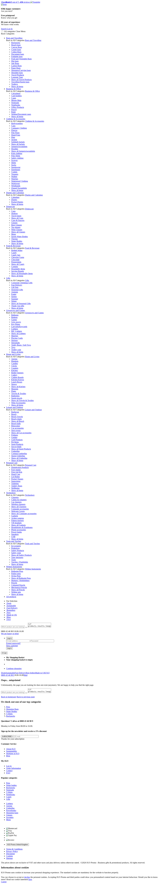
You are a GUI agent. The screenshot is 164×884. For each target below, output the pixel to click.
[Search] (26, 627)
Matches (14, 336)
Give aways (16, 322)
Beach (13, 414)
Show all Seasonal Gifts (21, 303)
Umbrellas (15, 451)
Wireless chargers (18, 504)
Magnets (14, 389)
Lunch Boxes (16, 382)
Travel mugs (16, 216)
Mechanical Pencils (19, 587)
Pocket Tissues (17, 479)
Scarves (14, 160)
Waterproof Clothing (19, 181)
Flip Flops (15, 133)
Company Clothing (19, 128)
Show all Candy (17, 264)
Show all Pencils (18, 590)
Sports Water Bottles (19, 236)
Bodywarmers (17, 123)
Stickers (14, 340)
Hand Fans (15, 135)
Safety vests (16, 553)
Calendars (15, 197)
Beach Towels (17, 417)
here (30, 879)
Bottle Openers (17, 373)
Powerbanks (11, 810)
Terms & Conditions (14, 849)
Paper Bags (15, 68)
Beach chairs (16, 419)
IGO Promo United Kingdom (17, 845)
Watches (14, 179)
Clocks (14, 366)
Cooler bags (16, 49)
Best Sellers (30, 673)
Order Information (13, 768)
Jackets (14, 140)
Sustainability (11, 751)
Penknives (15, 548)
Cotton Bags (16, 52)
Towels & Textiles (18, 393)
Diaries (14, 200)
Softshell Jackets (18, 142)
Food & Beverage (13, 246)
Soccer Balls (16, 447)
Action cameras (17, 518)
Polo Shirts (15, 156)
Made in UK (11, 615)
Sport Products (17, 444)
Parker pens (16, 573)
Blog (8, 617)
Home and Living (13, 354)
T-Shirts (9, 792)
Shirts (13, 163)
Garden (14, 437)
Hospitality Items (18, 269)
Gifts (8, 278)
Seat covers (15, 430)
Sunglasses (15, 170)
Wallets (14, 176)
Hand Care (15, 474)
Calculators (15, 93)
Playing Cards (17, 338)
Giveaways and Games (15, 310)
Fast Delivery (16, 285)
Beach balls (16, 423)
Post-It (14, 109)
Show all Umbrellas (19, 458)
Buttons (14, 317)
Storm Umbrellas (18, 456)
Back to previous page (26, 697)
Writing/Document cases (21, 114)
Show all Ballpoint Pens (21, 578)
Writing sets (16, 592)
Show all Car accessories (21, 433)
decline (27, 877)
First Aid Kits (16, 472)
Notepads (15, 103)
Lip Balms (15, 477)
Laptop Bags (16, 66)
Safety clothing (17, 158)
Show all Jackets (18, 144)
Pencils (14, 583)
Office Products (17, 107)
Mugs (13, 234)
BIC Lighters (16, 331)
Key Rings (15, 324)
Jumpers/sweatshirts (19, 146)
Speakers (15, 534)
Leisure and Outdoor (14, 407)
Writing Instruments (14, 567)
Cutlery (14, 375)
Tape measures (17, 557)
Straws (14, 384)
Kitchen (14, 370)
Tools (13, 560)
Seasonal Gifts (17, 290)
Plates (13, 391)
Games (14, 320)
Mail (25, 675)
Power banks (16, 532)
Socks (13, 165)
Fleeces (14, 130)
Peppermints (16, 262)
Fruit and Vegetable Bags (21, 59)
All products (11, 597)
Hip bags (15, 61)
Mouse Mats (16, 100)
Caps (13, 126)
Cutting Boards (17, 377)
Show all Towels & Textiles (22, 400)
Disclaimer (10, 854)
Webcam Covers (18, 511)
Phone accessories (18, 530)
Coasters (14, 368)
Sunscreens (15, 481)
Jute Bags (15, 63)
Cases (13, 98)
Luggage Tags (17, 77)
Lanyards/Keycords (19, 326)
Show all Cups (17, 218)
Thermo (14, 239)
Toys (13, 347)
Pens (8, 783)
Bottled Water (16, 250)
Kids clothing (16, 153)
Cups (13, 211)
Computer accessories (20, 509)
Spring (14, 296)
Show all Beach (17, 421)
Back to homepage (8, 697)
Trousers (14, 174)
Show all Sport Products (21, 449)
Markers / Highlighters (20, 580)
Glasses (14, 223)
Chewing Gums (17, 257)
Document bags (17, 54)
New (8, 612)
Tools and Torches (13, 541)
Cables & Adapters (19, 500)
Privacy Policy (12, 851)
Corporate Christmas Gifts (21, 283)
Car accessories (17, 428)
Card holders (16, 96)
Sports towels (16, 398)
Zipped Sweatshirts (19, 188)
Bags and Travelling (14, 38)
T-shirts (14, 172)
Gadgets (14, 516)
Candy (14, 253)
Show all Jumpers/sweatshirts (23, 151)
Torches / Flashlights (19, 562)
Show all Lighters (18, 333)
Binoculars (15, 426)
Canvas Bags (16, 47)
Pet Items (15, 442)
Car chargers (16, 502)
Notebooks (15, 105)
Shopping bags (12, 813)
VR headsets (16, 523)
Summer (14, 299)
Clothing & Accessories (15, 119)
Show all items (17, 86)
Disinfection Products (20, 467)
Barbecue (15, 412)
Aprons (14, 359)
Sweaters (9, 817)
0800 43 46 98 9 (7, 675)
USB (13, 537)
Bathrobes (15, 396)
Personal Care (11, 463)
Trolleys (14, 84)
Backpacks (15, 43)
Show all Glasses (18, 232)
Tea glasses (15, 227)
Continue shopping (14, 668)
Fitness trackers (17, 520)
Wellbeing (15, 488)
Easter (13, 294)
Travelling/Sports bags (20, 82)
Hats (13, 137)
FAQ (8, 619)
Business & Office (13, 89)
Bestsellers (10, 610)
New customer (12, 646)
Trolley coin (16, 350)
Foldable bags (17, 56)
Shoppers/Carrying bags (21, 70)
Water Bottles (16, 241)
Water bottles (11, 785)
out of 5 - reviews (15, 2)
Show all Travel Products (21, 79)
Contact (9, 770)
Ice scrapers (16, 546)
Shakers (14, 213)
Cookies (14, 266)
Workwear (15, 183)
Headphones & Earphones (22, 527)
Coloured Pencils (18, 585)
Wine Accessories (18, 403)
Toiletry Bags (16, 486)
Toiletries (15, 483)
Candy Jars (15, 255)
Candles (14, 363)
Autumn (14, 292)
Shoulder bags (17, 73)
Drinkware (10, 206)
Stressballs (15, 343)
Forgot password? (13, 643)
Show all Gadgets (18, 525)
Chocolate (15, 260)
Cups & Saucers (17, 220)
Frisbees (14, 435)
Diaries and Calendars (15, 193)
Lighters (14, 329)
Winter (14, 301)
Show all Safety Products (21, 555)
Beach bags (16, 45)
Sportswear (15, 167)
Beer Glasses (16, 225)
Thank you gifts (17, 306)
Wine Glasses (16, 230)
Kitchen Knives (17, 380)
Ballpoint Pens (17, 571)
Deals (8, 603)
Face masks (16, 470)
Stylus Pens (16, 576)
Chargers (15, 497)
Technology (11, 493)
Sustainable (11, 606)
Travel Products (17, 75)
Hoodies (14, 149)
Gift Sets (14, 287)
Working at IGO (12, 753)
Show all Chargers (18, 507)
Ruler (13, 112)
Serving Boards (17, 271)
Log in (9, 638)
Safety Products (17, 550)
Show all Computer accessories (24, 513)
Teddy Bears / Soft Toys (21, 345)
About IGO (11, 749)
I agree (4, 882)
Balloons (14, 315)
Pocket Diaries (17, 202)
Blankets (14, 361)
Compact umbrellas (19, 453)
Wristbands (15, 186)
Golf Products (17, 440)
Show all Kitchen (18, 387)
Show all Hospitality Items (22, 273)
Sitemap (9, 858)
